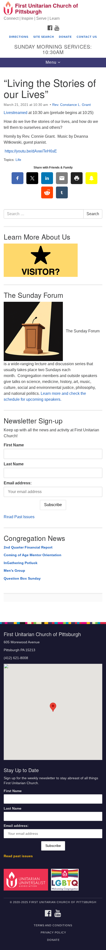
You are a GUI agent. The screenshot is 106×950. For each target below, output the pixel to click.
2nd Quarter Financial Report (28, 547)
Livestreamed (15, 113)
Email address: (18, 483)
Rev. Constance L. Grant (71, 105)
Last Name (14, 464)
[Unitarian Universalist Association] (27, 879)
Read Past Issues (19, 517)
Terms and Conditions (53, 925)
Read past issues (18, 856)
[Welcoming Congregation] (66, 879)
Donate (65, 36)
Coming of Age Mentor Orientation (32, 555)
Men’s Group (14, 570)
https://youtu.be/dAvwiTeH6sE (31, 151)
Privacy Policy (53, 932)
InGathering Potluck (20, 563)
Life (18, 160)
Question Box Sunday (22, 578)
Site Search (43, 36)
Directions (18, 36)
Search (93, 214)
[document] (53, 342)
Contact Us (87, 36)
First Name (14, 445)
